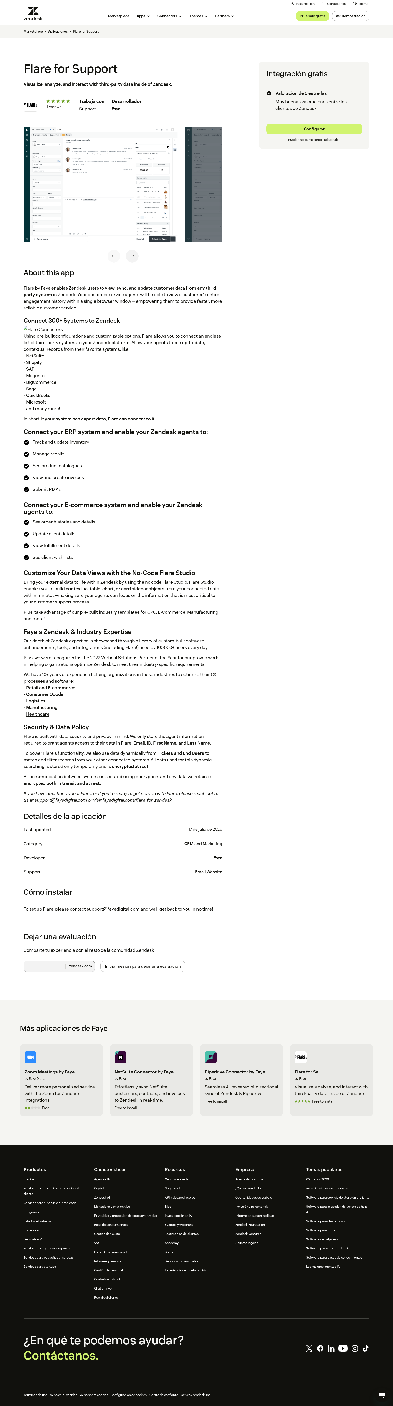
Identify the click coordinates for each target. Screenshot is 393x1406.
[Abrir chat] (382, 1395)
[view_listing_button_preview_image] (101, 184)
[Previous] (114, 256)
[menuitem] (360, 3)
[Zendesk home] (35, 13)
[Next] (132, 256)
